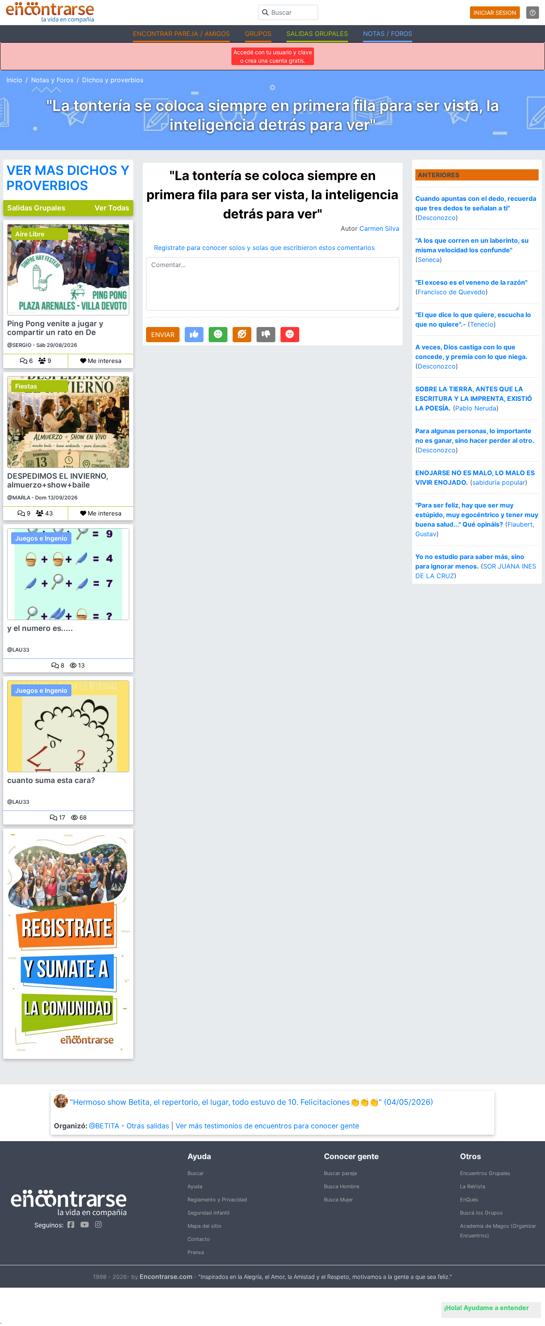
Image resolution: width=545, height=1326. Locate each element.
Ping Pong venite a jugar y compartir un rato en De (55, 328)
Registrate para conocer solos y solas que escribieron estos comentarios (264, 248)
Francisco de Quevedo (452, 292)
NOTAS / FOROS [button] (387, 34)
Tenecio (482, 324)
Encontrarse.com (166, 1276)
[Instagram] (96, 1224)
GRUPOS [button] (258, 34)
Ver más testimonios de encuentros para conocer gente (267, 1126)
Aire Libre (29, 234)
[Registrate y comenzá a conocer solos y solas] (68, 944)
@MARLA (18, 497)
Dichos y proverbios (112, 80)
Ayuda (195, 1186)
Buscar (196, 1173)
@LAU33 (18, 649)
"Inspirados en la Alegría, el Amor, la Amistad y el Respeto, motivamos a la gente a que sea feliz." (325, 1276)
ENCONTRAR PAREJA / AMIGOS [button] (181, 34)
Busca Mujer (338, 1200)
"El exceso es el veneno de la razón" (471, 282)
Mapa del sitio (204, 1226)
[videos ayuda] (532, 12)
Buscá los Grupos (481, 1213)
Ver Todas (112, 208)
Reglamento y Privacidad (217, 1200)
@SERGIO (19, 345)
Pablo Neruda (475, 408)
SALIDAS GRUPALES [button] (317, 34)
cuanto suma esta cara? (51, 780)
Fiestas (26, 386)
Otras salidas (147, 1126)
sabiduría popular (498, 482)
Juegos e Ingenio (41, 538)
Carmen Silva (379, 228)
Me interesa (103, 361)
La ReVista (472, 1186)
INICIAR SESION (495, 12)
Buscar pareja (340, 1173)
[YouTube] (82, 1224)
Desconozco (437, 218)
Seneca (429, 260)
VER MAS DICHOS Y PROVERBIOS (68, 178)
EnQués (469, 1200)
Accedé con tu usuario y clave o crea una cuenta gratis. (272, 56)
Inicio (14, 80)
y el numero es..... (40, 628)
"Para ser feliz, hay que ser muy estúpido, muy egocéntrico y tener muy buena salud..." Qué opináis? (476, 514)
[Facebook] (68, 1224)
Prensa (196, 1252)
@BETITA (104, 1126)
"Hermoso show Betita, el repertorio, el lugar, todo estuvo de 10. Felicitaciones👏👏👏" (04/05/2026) (251, 1102)
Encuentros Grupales (485, 1173)
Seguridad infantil (208, 1213)
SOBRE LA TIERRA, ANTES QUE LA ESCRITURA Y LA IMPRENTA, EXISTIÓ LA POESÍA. (473, 398)
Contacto (199, 1239)
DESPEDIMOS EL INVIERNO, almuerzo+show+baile (58, 481)
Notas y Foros (52, 80)
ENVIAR (162, 335)
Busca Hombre (341, 1186)
